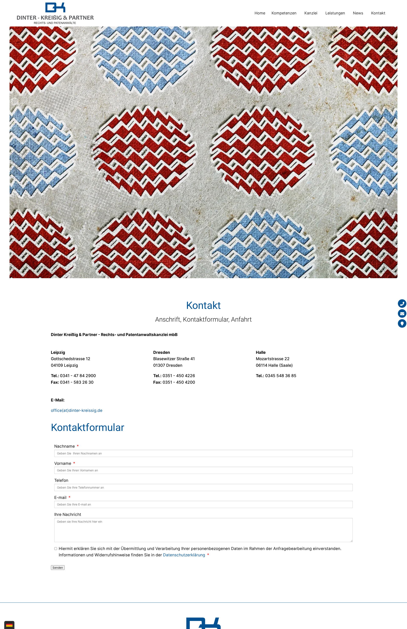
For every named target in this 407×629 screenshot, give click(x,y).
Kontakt (378, 13)
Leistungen (335, 13)
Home (260, 13)
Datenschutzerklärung (184, 555)
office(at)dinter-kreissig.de (76, 410)
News (358, 13)
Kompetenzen (284, 13)
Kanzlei (310, 13)
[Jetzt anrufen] (402, 303)
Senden (58, 567)
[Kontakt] (402, 323)
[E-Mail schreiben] (402, 313)
